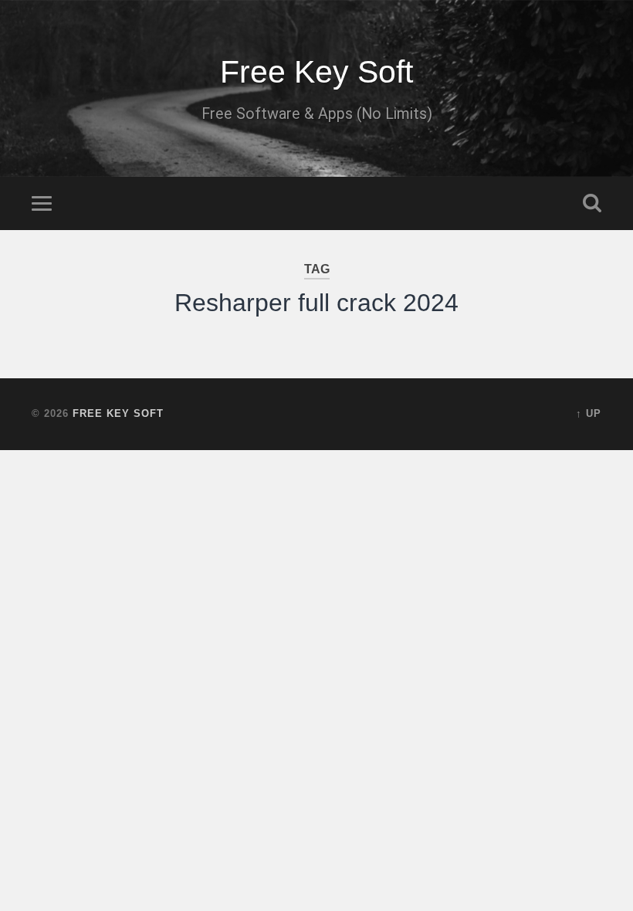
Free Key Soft (316, 72)
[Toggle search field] (592, 203)
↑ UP (588, 413)
